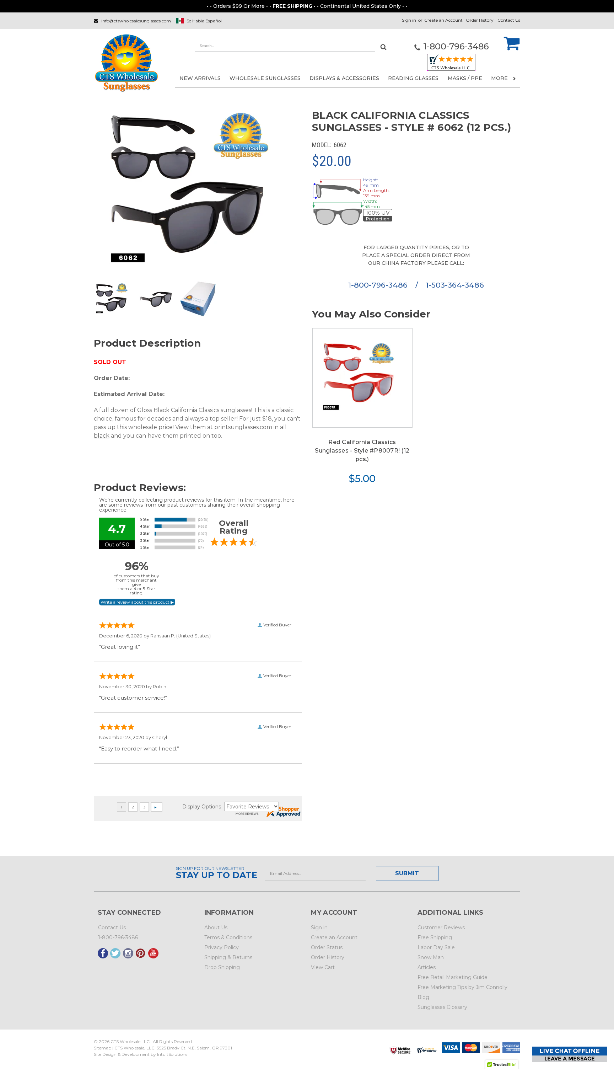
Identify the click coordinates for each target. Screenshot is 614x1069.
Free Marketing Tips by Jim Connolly (462, 987)
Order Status (327, 947)
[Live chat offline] (569, 1054)
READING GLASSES (413, 78)
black (101, 435)
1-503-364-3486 (455, 284)
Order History (480, 20)
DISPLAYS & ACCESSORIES (344, 78)
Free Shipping (435, 937)
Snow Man (431, 957)
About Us (215, 927)
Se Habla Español (204, 20)
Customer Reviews (441, 927)
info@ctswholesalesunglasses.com (136, 20)
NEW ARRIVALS (200, 78)
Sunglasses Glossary (442, 1007)
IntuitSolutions (172, 1054)
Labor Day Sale (436, 947)
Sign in (409, 20)
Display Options (201, 806)
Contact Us (508, 20)
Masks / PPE (465, 78)
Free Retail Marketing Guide (453, 977)
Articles (427, 967)
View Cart (323, 967)
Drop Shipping (222, 967)
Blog (423, 997)
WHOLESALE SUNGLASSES (265, 78)
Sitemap (102, 1048)
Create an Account (443, 20)
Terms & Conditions (228, 937)
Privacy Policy (221, 947)
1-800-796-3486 (379, 284)
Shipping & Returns (228, 957)
